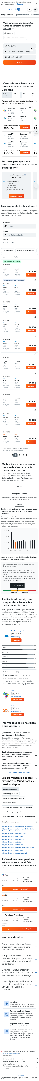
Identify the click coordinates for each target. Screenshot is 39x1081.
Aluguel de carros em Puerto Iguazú (14, 853)
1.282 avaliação (16, 711)
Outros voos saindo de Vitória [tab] (13, 798)
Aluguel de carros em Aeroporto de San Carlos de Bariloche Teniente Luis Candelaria (19, 830)
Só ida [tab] (33, 95)
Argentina (21, 1075)
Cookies (20, 4)
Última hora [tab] (25, 95)
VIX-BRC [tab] (19, 487)
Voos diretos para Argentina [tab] (12, 812)
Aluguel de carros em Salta (11, 842)
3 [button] (23, 455)
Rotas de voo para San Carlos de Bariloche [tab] (17, 807)
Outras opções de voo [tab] (10, 794)
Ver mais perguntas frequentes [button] (19, 772)
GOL (12, 705)
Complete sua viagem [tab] (10, 789)
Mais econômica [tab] (7, 95)
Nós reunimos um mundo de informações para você (14, 1063)
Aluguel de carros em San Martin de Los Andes (18, 847)
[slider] (37, 245)
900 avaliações (16, 696)
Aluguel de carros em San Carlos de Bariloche (17, 826)
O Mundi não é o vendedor (13, 1059)
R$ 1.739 (7, 28)
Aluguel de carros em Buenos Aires (14, 834)
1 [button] (15, 455)
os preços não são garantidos (11, 1053)
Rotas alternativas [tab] (9, 803)
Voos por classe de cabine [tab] (26, 816)
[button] (37, 3)
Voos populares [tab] (8, 816)
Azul (12, 690)
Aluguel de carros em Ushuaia (12, 850)
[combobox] (21, 226)
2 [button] (19, 455)
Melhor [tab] (16, 94)
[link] (16, 196)
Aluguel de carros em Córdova (12, 845)
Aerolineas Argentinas (18, 631)
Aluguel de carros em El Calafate (13, 836)
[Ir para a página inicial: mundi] (13, 9)
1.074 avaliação (16, 637)
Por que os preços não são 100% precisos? (15, 1067)
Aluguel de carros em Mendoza (13, 839)
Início (14, 1075)
